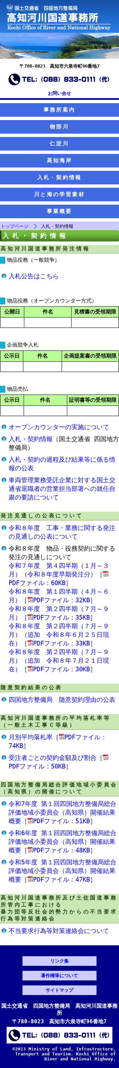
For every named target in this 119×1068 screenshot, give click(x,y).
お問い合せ (59, 93)
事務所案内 (59, 109)
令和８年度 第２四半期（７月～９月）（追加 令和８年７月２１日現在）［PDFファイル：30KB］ (59, 660)
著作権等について (59, 975)
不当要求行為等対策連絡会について (59, 931)
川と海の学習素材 (59, 194)
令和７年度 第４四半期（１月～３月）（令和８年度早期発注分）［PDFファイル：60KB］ (59, 574)
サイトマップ (59, 990)
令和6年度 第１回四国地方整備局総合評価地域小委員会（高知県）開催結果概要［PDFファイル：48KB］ (62, 841)
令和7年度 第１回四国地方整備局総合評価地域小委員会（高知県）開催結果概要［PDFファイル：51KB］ (62, 812)
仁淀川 (59, 143)
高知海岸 (59, 160)
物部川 (59, 126)
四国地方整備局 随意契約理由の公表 (62, 699)
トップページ (14, 226)
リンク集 (59, 961)
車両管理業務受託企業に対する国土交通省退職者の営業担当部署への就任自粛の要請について (62, 488)
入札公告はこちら (34, 276)
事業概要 (59, 211)
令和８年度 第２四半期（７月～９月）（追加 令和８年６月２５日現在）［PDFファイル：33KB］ (59, 634)
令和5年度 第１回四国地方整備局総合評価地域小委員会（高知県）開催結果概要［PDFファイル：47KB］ (62, 870)
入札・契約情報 (59, 177)
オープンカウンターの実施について (59, 427)
